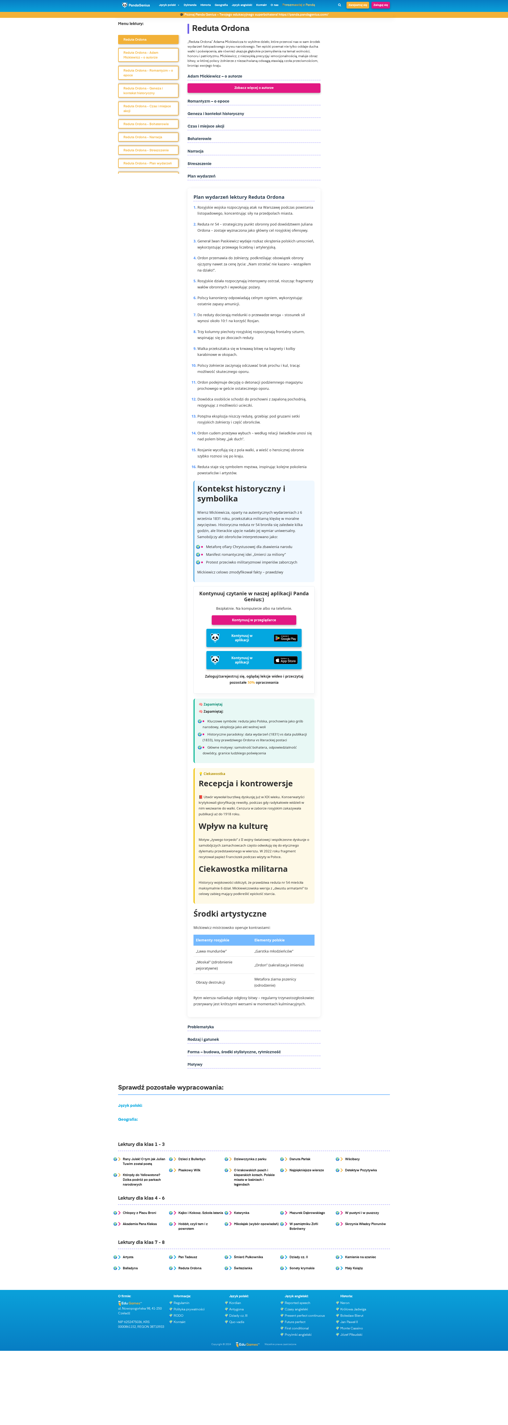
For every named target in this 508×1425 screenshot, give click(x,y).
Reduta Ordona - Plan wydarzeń (147, 163)
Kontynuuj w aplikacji (242, 637)
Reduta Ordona (134, 39)
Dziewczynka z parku (250, 1159)
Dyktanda (190, 5)
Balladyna (130, 1268)
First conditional (297, 1328)
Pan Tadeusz (187, 1257)
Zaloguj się (380, 5)
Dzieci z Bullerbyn (192, 1159)
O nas (274, 5)
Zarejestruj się (357, 5)
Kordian (235, 1303)
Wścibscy (352, 1159)
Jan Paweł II (349, 1322)
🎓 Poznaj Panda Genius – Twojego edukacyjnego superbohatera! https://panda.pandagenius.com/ (254, 14)
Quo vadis (236, 1322)
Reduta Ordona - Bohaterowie (146, 124)
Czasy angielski (296, 1309)
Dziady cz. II (299, 1257)
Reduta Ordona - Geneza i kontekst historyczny (143, 91)
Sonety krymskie (302, 1268)
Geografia (221, 5)
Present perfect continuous (305, 1315)
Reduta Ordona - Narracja (142, 137)
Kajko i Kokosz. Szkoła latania (200, 1213)
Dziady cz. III (238, 1315)
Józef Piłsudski (351, 1335)
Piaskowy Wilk (189, 1170)
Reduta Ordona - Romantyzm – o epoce (148, 73)
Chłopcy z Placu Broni (139, 1213)
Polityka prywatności (189, 1309)
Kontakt (261, 5)
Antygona (236, 1309)
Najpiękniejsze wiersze (307, 1170)
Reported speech (297, 1303)
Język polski (167, 5)
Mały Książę (354, 1268)
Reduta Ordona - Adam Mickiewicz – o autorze (140, 55)
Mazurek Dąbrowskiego (307, 1213)
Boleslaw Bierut (351, 1315)
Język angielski (242, 5)
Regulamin (182, 1303)
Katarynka (241, 1213)
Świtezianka (243, 1268)
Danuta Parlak (300, 1159)
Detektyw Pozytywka (361, 1170)
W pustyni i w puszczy (362, 1213)
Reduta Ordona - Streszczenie (146, 150)
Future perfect (295, 1322)
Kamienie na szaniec (360, 1257)
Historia (205, 5)
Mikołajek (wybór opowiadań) (256, 1224)
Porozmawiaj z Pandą (298, 5)
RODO (178, 1315)
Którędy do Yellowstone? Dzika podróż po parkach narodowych (142, 1180)
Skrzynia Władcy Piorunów (365, 1224)
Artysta (128, 1257)
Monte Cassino (351, 1328)
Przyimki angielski (298, 1335)
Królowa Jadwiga (353, 1309)
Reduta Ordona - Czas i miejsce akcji (147, 109)
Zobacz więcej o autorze (254, 88)
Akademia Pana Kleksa (140, 1224)
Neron (345, 1303)
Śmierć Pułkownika (248, 1257)
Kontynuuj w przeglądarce (254, 620)
